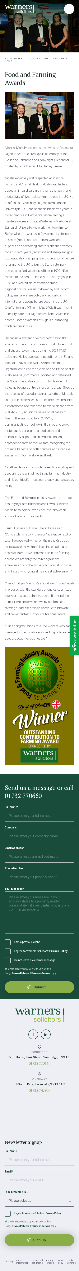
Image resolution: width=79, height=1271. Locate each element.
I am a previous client (27, 942)
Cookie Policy (60, 1261)
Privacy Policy (58, 951)
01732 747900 (39, 1090)
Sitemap (9, 1261)
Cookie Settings (71, 1261)
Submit (40, 987)
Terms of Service (40, 973)
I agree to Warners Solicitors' (40, 951)
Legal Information (22, 1261)
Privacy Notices (50, 1261)
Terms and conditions (37, 1261)
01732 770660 (39, 1063)
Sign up (39, 1240)
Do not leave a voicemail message (34, 960)
